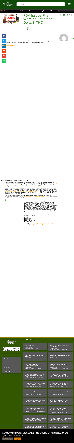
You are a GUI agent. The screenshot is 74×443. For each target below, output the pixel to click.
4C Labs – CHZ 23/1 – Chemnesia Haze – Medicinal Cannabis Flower (60, 392)
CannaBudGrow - (54, 368)
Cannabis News (14, 10)
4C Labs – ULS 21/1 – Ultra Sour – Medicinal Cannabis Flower (59, 401)
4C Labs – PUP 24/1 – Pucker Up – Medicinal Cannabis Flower (59, 374)
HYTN (40, 386)
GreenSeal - (53, 349)
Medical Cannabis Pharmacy (32, 348)
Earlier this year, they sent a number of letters (34, 196)
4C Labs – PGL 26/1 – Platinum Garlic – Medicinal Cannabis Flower (60, 419)
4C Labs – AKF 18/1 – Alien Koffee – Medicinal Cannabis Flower (35, 401)
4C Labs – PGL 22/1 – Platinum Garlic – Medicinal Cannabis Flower (35, 427)
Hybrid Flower (42, 377)
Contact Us (6, 363)
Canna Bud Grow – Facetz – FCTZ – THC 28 (60, 365)
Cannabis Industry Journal (39, 225)
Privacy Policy (7, 367)
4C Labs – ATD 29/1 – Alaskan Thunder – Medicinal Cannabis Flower (59, 410)
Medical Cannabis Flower (62, 349)
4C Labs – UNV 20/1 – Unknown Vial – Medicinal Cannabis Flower (35, 409)
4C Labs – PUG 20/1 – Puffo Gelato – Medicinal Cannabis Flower (35, 384)
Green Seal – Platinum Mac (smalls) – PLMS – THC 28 (60, 346)
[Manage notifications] (3, 437)
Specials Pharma (29, 345)
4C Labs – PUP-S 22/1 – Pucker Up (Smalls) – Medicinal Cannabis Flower (34, 375)
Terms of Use (7, 371)
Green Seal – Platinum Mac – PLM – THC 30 (35, 356)
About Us (6, 358)
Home (6, 10)
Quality (24, 10)
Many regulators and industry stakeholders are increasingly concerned (22, 191)
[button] (69, 4)
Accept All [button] (17, 439)
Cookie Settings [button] (7, 439)
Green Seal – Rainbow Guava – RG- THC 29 (60, 356)
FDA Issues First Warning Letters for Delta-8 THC (41, 223)
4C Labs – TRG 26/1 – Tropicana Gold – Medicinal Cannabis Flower (35, 419)
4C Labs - (37, 377)
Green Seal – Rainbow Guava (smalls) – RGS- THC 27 (33, 365)
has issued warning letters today (48, 40)
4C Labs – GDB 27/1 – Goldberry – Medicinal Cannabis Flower (59, 427)
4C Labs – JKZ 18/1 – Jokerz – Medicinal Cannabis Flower (33, 392)
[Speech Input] (63, 4)
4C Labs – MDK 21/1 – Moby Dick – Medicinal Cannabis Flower (59, 384)
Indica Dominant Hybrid (61, 358)
